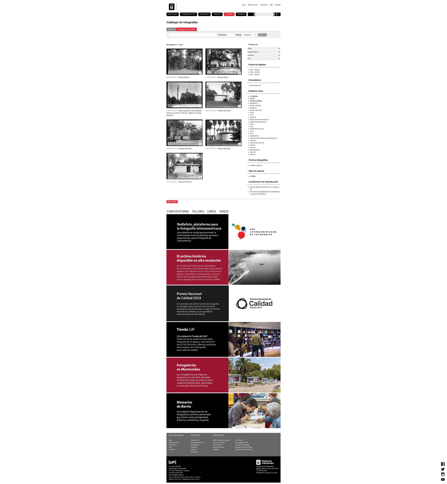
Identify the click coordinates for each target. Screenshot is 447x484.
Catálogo (229, 14)
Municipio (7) (254, 103)
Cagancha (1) (254, 136)
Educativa (217, 14)
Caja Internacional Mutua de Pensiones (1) (263, 138)
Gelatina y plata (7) (256, 165)
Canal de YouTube (219, 442)
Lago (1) (252, 147)
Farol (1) (252, 145)
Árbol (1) (252, 154)
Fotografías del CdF (188, 14)
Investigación (204, 14)
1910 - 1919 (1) (255, 70)
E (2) (251, 126)
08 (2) (252, 124)
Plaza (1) (253, 152)
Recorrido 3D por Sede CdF (244, 449)
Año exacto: (223, 35)
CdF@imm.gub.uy (178, 475)
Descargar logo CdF (241, 442)
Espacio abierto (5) (256, 110)
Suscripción (264, 5)
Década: (239, 35)
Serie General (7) (255, 85)
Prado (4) (253, 117)
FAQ (271, 5)
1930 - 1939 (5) (255, 72)
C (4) (251, 115)
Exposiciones (172, 14)
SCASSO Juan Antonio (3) (258, 122)
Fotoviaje (216, 449)
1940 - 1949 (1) (255, 74)
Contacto (278, 5)
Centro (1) (253, 140)
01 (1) (252, 131)
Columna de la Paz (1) (257, 143)
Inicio (244, 5)
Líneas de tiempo (218, 447)
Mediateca (241, 14)
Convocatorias (217, 445)
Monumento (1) (255, 150)
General (171, 29)
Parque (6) (253, 108)
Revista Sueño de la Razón (243, 447)
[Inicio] (197, 11)
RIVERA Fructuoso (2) (257, 129)
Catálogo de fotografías (186, 29)
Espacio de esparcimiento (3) (259, 119)
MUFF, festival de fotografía (221, 440)
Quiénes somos (253, 5)
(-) (279, 48)
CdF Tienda (239, 440)
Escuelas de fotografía (242, 445)
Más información (200, 72)
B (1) (251, 133)
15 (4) (252, 112)
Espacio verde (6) (255, 105)
